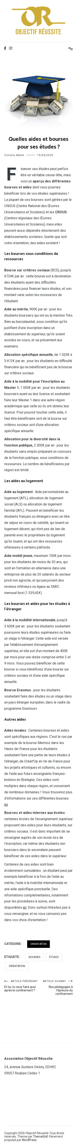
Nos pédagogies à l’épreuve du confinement (58, 987)
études (54, 957)
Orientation (38, 944)
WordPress (29, 1140)
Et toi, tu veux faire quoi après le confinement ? (21, 986)
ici (6, 805)
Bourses (34, 957)
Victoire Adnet (14, 155)
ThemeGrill (40, 1136)
